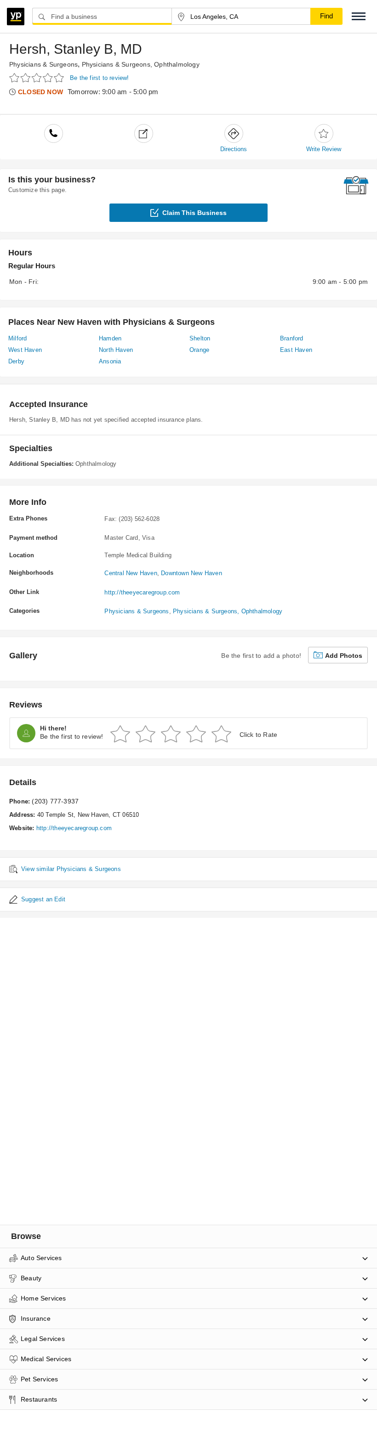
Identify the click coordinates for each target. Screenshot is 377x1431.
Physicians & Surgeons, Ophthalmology (141, 64)
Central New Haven (130, 573)
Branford (291, 338)
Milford (17, 338)
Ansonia (110, 361)
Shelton (199, 338)
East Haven (296, 349)
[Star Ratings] (38, 77)
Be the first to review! (99, 77)
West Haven (25, 349)
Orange (199, 349)
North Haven (116, 349)
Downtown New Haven (191, 573)
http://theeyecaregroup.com (142, 592)
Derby (16, 361)
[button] (359, 16)
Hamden (110, 338)
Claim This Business (194, 212)
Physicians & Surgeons (43, 64)
